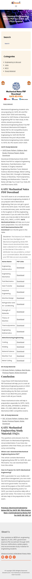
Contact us (11, 554)
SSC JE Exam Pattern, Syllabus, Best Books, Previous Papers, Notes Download (15, 421)
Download (20, 268)
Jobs (7, 65)
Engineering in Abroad (13, 62)
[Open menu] (16, 6)
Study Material (10, 71)
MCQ (6, 68)
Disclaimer (18, 554)
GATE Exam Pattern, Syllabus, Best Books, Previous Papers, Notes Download (14, 153)
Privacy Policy (26, 554)
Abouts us (4, 554)
